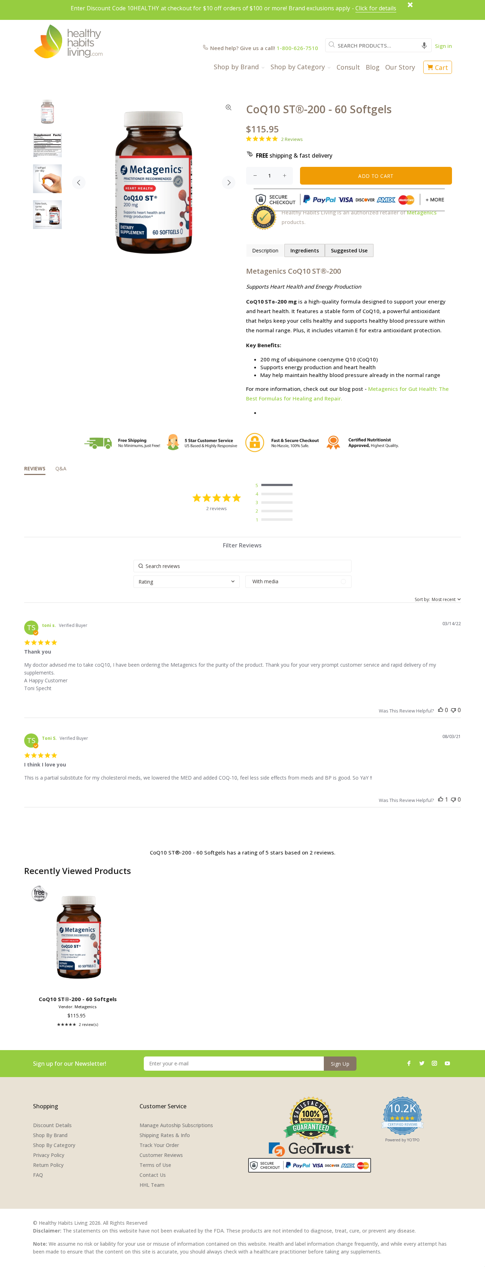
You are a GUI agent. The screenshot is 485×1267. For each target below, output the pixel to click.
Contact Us (153, 1175)
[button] (424, 45)
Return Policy (48, 1165)
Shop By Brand (50, 1135)
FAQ (38, 1175)
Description (265, 250)
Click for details (375, 8)
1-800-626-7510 (297, 47)
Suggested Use (349, 250)
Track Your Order (159, 1145)
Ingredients (304, 250)
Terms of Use (155, 1165)
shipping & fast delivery (294, 155)
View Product (79, 983)
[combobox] (378, 45)
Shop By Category (54, 1145)
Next (228, 182)
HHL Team (152, 1184)
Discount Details (52, 1125)
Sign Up (340, 1063)
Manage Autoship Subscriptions (176, 1125)
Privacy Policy (48, 1155)
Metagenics (422, 212)
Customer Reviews (161, 1155)
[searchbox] (242, 566)
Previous (79, 182)
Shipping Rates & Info (165, 1135)
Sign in (443, 45)
